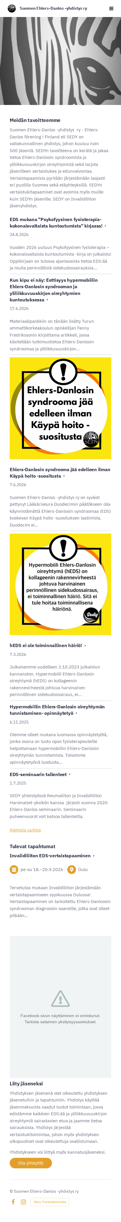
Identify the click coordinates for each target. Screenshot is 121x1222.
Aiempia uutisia (25, 830)
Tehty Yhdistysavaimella (50, 1202)
